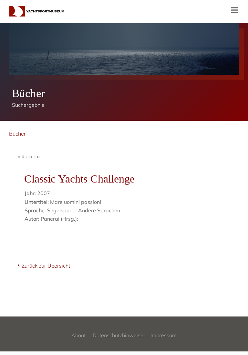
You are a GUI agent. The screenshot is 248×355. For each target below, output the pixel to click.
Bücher (17, 133)
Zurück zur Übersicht (46, 265)
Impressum (163, 335)
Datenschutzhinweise (118, 335)
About (78, 335)
